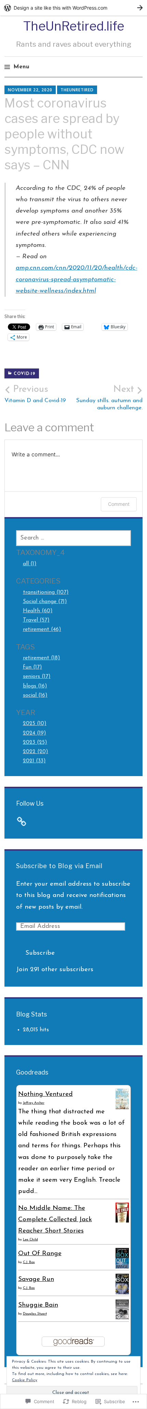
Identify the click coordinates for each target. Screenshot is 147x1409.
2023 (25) (35, 742)
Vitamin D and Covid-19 (35, 394)
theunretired (77, 90)
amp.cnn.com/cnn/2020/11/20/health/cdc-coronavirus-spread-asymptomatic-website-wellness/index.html (76, 279)
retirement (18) (41, 658)
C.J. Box (29, 1262)
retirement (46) (42, 629)
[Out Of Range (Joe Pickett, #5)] (122, 1268)
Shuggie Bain (38, 1305)
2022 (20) (35, 751)
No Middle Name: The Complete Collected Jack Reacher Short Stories (55, 1220)
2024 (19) (34, 733)
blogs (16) (35, 686)
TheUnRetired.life (73, 26)
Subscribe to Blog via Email (59, 866)
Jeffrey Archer (33, 1103)
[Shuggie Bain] (122, 1318)
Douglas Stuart (35, 1314)
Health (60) (38, 611)
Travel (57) (36, 620)
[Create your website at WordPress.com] (73, 7)
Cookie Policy (24, 1380)
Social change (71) (45, 601)
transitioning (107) (46, 592)
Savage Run (36, 1279)
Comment (119, 504)
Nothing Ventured (45, 1094)
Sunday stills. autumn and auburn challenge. (109, 398)
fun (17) (32, 667)
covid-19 (25, 374)
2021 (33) (34, 761)
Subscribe (40, 953)
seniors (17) (37, 676)
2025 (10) (34, 723)
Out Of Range (40, 1253)
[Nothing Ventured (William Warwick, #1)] (122, 1107)
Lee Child (30, 1239)
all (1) (30, 564)
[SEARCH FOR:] (73, 538)
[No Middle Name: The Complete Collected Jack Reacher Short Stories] (122, 1221)
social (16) (35, 695)
